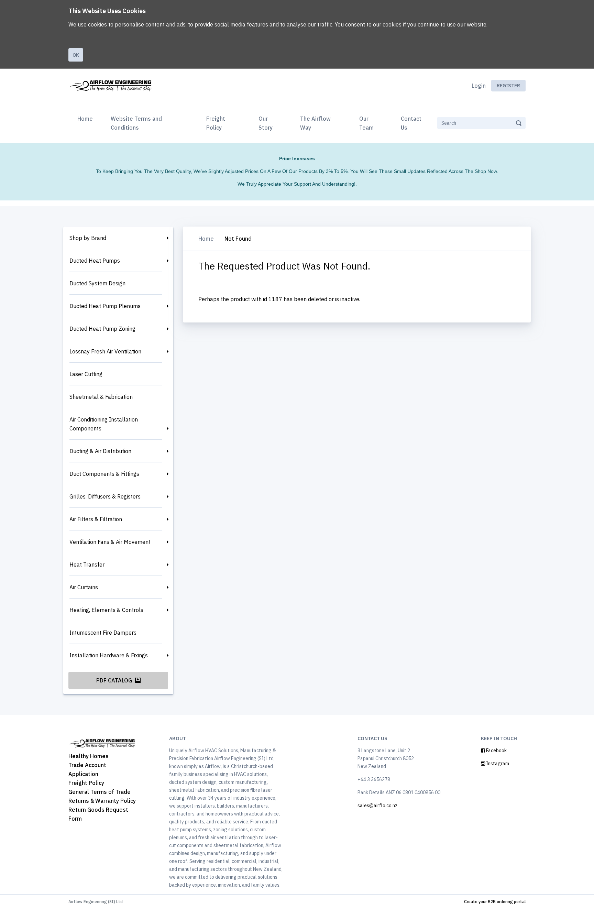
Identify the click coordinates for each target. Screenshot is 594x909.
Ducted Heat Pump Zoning (102, 328)
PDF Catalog (114, 680)
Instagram (497, 763)
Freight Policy (215, 123)
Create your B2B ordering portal (495, 901)
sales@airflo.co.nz (377, 805)
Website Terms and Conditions (136, 123)
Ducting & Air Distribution (100, 451)
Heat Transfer (86, 564)
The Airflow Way (315, 123)
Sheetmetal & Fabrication (101, 396)
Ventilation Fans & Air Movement (110, 541)
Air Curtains (83, 587)
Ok (76, 55)
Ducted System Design (97, 283)
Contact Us (411, 123)
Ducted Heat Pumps (94, 260)
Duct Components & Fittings (104, 473)
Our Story (265, 123)
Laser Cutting (85, 374)
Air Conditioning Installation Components (103, 424)
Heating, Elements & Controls (106, 609)
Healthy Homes (88, 756)
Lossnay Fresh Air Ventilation (105, 351)
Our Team (366, 123)
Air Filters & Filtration (95, 519)
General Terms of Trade (99, 791)
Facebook (496, 750)
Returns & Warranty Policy (102, 800)
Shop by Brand (87, 237)
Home (86, 118)
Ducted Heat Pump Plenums (105, 306)
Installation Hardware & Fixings (108, 655)
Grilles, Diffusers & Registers (105, 496)
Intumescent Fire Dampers (102, 632)
